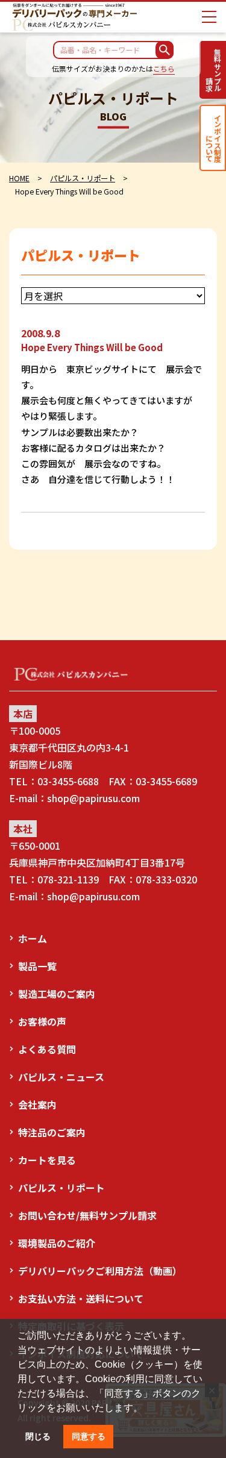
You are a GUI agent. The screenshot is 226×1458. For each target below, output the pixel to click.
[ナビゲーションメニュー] (209, 17)
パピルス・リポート (82, 178)
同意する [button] (88, 1436)
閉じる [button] (38, 1436)
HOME (19, 178)
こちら (164, 68)
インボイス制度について (213, 138)
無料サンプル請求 (213, 70)
